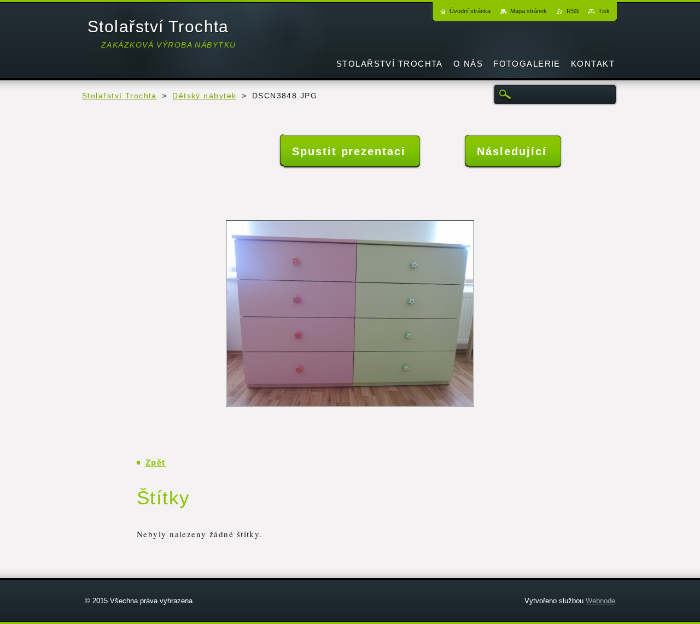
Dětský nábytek (204, 96)
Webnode (600, 601)
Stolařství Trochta (119, 96)
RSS (573, 11)
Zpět (155, 462)
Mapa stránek (528, 11)
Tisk (604, 11)
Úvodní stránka (470, 11)
